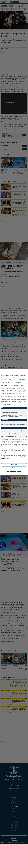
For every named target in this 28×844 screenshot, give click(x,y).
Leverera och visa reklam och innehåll (8, 433)
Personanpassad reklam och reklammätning (9, 412)
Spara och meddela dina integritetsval (8, 436)
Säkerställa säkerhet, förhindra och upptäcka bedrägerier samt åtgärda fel (13, 431)
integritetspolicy (5, 458)
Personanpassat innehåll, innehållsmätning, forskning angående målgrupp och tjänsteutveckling (11, 416)
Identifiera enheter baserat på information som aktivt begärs (13, 424)
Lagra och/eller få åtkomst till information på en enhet (12, 410)
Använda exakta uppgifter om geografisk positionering (12, 421)
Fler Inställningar (14, 467)
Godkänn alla (14, 464)
